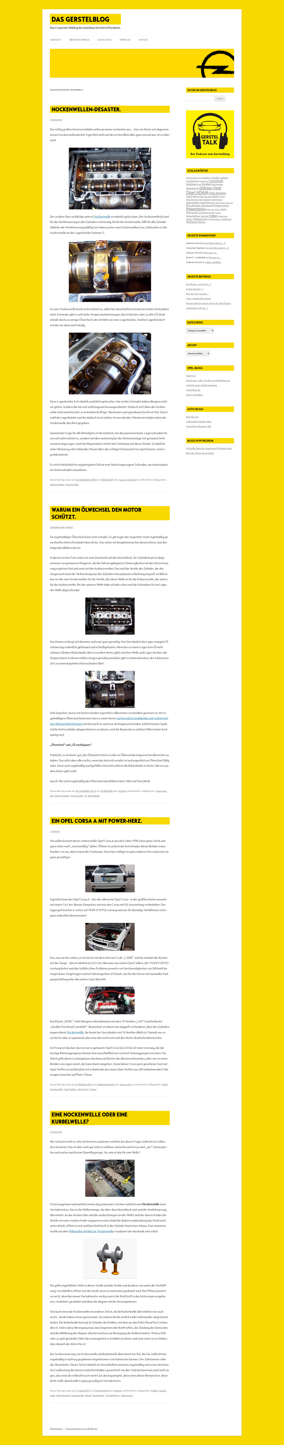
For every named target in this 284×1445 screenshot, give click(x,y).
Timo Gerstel (101, 1390)
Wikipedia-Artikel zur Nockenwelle (91, 1231)
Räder (224, 209)
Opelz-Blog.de (193, 390)
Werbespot (226, 219)
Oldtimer (206, 188)
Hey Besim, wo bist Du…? (198, 284)
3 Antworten (56, 1131)
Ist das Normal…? (194, 289)
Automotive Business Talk (198, 426)
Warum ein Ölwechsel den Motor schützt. (96, 513)
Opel (217, 187)
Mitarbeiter (192, 188)
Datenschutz (104, 39)
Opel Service (207, 202)
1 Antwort (55, 831)
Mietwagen (217, 184)
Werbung (191, 222)
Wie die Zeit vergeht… (197, 293)
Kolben (154, 1390)
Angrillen (215, 177)
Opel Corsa (83, 1089)
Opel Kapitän (205, 199)
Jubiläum (191, 184)
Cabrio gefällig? (213, 262)
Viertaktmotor (112, 1395)
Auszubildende (192, 181)
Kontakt (143, 39)
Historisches (126, 1084)
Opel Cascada (205, 196)
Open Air (229, 203)
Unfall (211, 212)
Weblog (189, 219)
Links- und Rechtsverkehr (198, 298)
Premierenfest (221, 205)
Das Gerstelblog (80, 19)
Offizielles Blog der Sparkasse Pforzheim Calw (209, 448)
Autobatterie (204, 181)
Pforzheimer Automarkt (200, 205)
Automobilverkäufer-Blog (199, 421)
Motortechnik (63, 1395)
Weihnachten (200, 219)
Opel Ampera (217, 193)
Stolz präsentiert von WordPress (81, 1428)
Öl (85, 795)
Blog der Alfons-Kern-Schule (200, 453)
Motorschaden (57, 484)
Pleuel (88, 1395)
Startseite (55, 39)
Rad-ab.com (192, 416)
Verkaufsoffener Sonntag (197, 216)
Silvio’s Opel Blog (194, 394)
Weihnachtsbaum (214, 219)
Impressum (124, 39)
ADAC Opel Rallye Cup (194, 178)
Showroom (192, 212)
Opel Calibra (70, 1089)
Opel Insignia (192, 199)
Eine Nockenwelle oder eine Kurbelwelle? (89, 1118)
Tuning (93, 1089)
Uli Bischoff (107, 479)
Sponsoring (203, 212)
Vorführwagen (223, 216)
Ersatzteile (216, 181)
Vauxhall (218, 213)
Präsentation (195, 209)
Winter (201, 222)
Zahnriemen (127, 1395)
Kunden (206, 184)
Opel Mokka (193, 202)
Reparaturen (216, 209)
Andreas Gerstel (105, 1084)
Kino (199, 184)
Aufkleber (224, 177)
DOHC (165, 1084)
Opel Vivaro (220, 202)
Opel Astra (192, 196)
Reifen (208, 209)
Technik (122, 791)
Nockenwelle (102, 217)
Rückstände (93, 795)
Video (213, 216)
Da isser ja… (211, 252)
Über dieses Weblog (79, 39)
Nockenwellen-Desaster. (86, 109)
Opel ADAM (197, 192)
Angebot (206, 177)
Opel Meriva (216, 199)
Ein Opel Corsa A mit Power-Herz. (97, 820)
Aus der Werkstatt (128, 479)
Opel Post (191, 375)
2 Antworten (56, 119)
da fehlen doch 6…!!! (215, 243)
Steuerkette (98, 1395)
